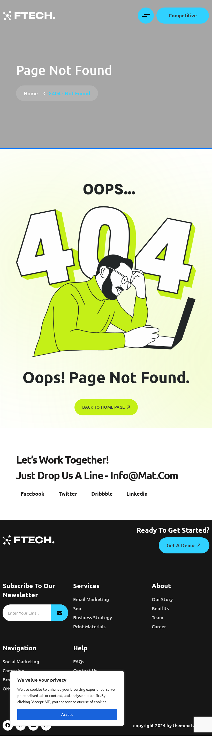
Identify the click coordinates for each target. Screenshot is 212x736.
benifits (160, 608)
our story (162, 599)
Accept (67, 714)
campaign (14, 670)
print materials (89, 626)
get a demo (181, 545)
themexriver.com (191, 725)
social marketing (21, 661)
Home (32, 93)
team (157, 617)
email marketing (91, 599)
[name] (29, 15)
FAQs (78, 661)
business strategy (92, 617)
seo (77, 608)
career (159, 626)
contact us (85, 670)
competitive (183, 15)
